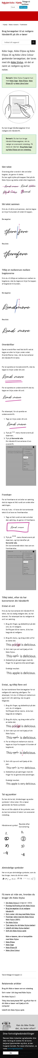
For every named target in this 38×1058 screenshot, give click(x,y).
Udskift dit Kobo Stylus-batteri (17, 928)
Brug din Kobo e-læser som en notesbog (17, 988)
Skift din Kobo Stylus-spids (16, 931)
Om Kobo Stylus (12, 922)
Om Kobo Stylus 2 (12, 903)
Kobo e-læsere (13, 24)
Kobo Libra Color (22, 83)
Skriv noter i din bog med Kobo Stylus (20, 914)
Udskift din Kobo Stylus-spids (13, 1010)
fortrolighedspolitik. (15, 1048)
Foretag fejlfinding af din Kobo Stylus (20, 906)
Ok (11, 1053)
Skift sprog (23, 7)
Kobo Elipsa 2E (11, 947)
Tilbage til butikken (26, 2)
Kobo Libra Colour (13, 950)
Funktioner (23, 24)
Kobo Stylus (17, 62)
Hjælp (5, 24)
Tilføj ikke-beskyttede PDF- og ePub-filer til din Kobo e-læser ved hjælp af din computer (19, 1003)
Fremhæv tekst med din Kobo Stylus (20, 917)
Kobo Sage (14, 81)
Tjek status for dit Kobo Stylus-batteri (20, 925)
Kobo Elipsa (23, 81)
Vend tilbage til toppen (11, 975)
